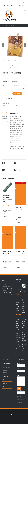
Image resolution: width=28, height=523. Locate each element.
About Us (5, 383)
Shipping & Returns (6, 371)
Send (19, 388)
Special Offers (6, 363)
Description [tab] (5, 113)
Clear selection (23, 88)
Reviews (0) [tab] (5, 122)
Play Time (15, 105)
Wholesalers (6, 379)
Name (18, 363)
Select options (5, 262)
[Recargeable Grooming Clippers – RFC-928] (7, 187)
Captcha (19, 390)
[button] (7, 99)
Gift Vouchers (6, 367)
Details (10, 210)
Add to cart (17, 93)
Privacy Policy (6, 376)
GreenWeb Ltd (22, 412)
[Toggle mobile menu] (25, 10)
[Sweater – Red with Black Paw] (20, 237)
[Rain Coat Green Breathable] (7, 237)
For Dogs (11, 105)
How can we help (20, 374)
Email (18, 368)
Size (4, 85)
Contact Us (5, 386)
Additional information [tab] (5, 117)
